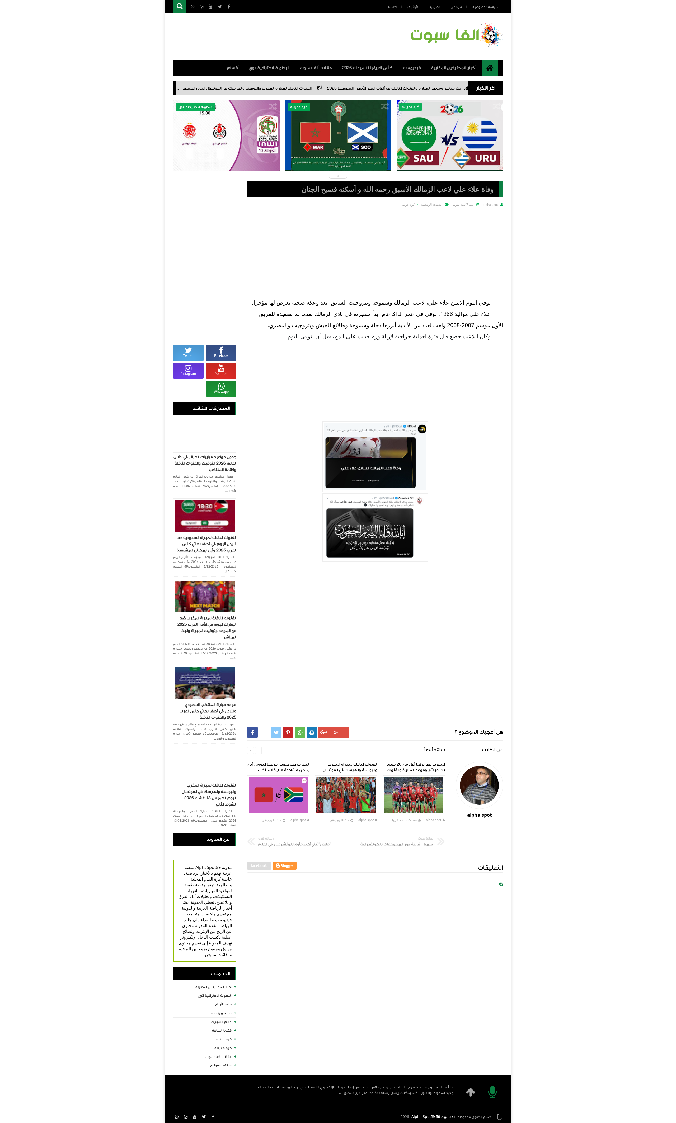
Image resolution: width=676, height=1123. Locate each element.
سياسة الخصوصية (485, 6)
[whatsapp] (177, 1117)
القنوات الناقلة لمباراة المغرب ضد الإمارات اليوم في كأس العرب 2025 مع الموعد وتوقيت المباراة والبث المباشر (206, 627)
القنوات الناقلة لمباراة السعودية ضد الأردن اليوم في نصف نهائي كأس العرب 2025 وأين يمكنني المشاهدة (206, 544)
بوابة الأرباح (223, 1004)
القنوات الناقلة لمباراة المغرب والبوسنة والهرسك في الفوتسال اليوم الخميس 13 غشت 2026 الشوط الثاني (318, 88)
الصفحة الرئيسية (431, 204)
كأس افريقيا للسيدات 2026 (367, 68)
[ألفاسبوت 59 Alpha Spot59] (455, 49)
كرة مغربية (223, 1048)
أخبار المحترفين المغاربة (453, 68)
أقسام (232, 68)
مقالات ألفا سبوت (316, 68)
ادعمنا (392, 6)
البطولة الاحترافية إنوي (269, 68)
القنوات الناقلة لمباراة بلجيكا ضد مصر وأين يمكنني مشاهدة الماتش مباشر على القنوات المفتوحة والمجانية (223, 148)
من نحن (456, 6)
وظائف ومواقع (221, 1065)
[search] (179, 6)
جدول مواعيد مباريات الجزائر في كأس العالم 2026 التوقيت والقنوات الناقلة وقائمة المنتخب (204, 463)
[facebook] (213, 1117)
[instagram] (186, 1117)
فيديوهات (412, 68)
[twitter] (204, 1117)
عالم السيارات (221, 1021)
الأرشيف (412, 6)
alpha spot (433, 820)
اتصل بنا (434, 6)
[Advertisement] (375, 249)
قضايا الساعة (222, 1030)
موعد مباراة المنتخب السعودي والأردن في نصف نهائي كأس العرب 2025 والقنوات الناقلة (208, 711)
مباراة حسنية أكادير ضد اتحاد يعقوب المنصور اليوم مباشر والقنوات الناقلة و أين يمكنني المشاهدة (335, 148)
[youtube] (195, 1117)
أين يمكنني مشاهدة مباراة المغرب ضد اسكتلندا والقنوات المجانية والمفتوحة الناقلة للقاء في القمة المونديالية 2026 (447, 148)
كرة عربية (224, 1039)
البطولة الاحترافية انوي (215, 995)
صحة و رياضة (221, 1013)
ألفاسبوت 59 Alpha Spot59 (433, 1117)
